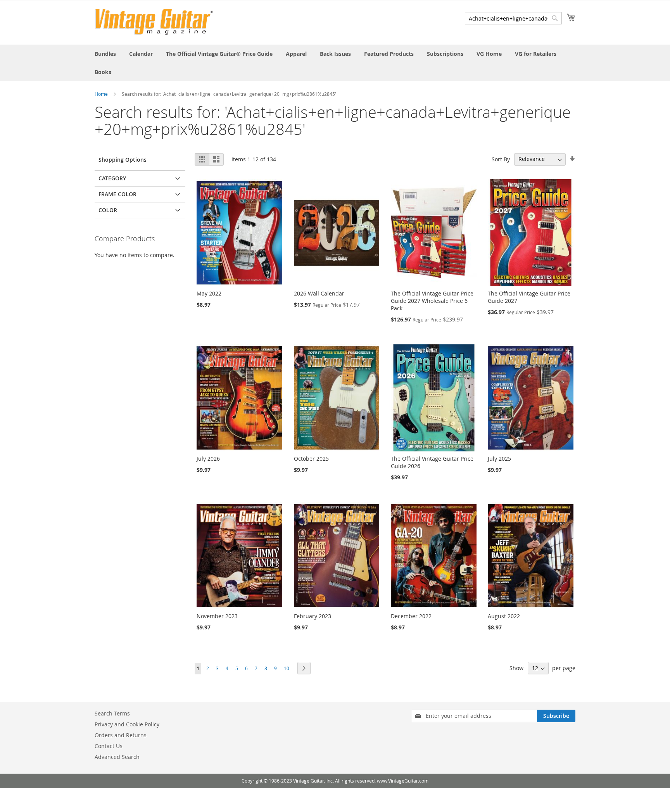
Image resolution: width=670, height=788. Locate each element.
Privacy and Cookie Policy (127, 724)
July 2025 (499, 458)
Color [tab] (107, 210)
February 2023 (312, 616)
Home (101, 94)
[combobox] (513, 18)
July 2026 (208, 458)
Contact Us (109, 746)
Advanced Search (117, 756)
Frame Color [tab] (117, 194)
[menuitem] (105, 54)
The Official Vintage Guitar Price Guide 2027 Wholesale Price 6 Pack (432, 301)
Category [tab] (112, 178)
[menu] (335, 63)
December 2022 (411, 616)
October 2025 (311, 458)
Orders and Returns (121, 735)
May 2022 (209, 293)
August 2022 (504, 616)
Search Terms (112, 713)
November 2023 (217, 616)
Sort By (501, 158)
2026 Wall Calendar (319, 293)
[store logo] (154, 22)
